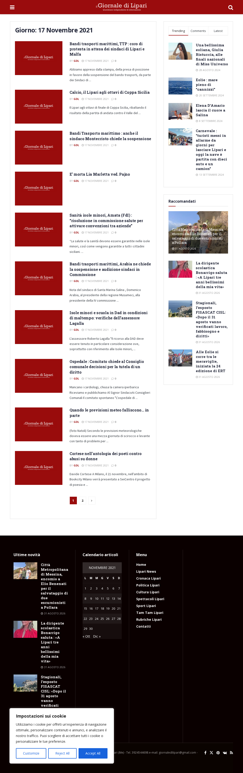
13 (113, 598)
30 (91, 628)
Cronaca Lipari (148, 578)
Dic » (97, 636)
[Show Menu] (12, 7)
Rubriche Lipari (149, 619)
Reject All (62, 753)
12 (107, 598)
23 (91, 619)
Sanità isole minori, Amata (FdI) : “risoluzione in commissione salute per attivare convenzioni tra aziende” (106, 220)
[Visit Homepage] (121, 7)
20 (113, 608)
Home (141, 564)
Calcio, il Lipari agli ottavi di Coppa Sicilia (110, 92)
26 (107, 619)
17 (96, 608)
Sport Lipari (146, 605)
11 (102, 598)
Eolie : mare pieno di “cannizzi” (207, 84)
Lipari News (146, 571)
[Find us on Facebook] (205, 752)
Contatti (143, 626)
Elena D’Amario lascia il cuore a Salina (210, 110)
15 (85, 608)
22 (85, 619)
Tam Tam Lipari (149, 612)
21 (119, 608)
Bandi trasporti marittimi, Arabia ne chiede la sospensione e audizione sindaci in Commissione (110, 269)
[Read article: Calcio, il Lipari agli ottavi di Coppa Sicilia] (38, 107)
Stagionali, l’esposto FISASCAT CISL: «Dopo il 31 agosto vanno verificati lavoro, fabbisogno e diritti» (212, 319)
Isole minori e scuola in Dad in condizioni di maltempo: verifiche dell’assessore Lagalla (109, 318)
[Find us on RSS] (231, 752)
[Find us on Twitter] (211, 752)
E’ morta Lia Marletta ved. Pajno (100, 174)
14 (119, 598)
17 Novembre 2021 (96, 61)
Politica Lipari (147, 585)
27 (113, 619)
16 (91, 608)
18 (102, 608)
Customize (31, 753)
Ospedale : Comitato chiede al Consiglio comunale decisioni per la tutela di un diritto (107, 367)
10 (96, 598)
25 (102, 619)
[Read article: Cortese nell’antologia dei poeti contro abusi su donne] (38, 468)
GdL (76, 61)
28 (119, 619)
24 (96, 619)
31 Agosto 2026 (185, 248)
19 (107, 608)
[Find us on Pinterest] (218, 752)
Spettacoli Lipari (150, 599)
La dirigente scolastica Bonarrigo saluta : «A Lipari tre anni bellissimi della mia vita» (211, 275)
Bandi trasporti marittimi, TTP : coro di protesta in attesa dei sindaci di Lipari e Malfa (107, 49)
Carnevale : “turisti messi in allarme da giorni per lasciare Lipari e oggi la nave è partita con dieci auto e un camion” (211, 149)
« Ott (86, 636)
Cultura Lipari (147, 592)
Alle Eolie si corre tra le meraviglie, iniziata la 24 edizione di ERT (210, 361)
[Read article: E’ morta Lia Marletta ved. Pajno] (38, 189)
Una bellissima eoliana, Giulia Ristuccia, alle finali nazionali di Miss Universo (212, 54)
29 (85, 628)
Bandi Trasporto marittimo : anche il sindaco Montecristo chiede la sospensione (110, 136)
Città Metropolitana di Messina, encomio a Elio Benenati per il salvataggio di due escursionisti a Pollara (198, 236)
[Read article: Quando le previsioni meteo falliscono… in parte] (38, 424)
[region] (61, 736)
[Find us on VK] (225, 752)
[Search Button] (230, 7)
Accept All (92, 753)
